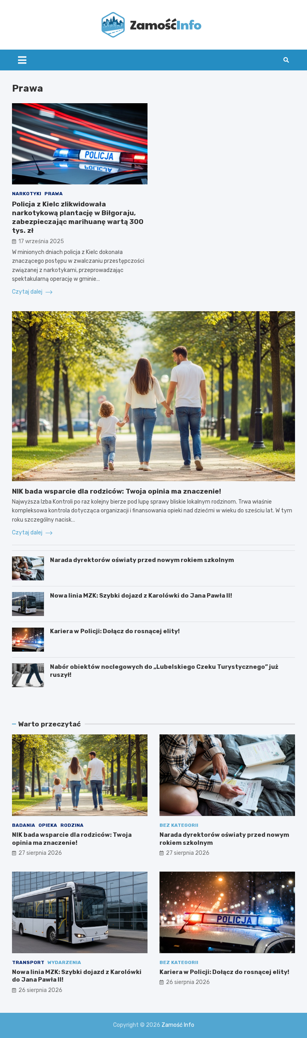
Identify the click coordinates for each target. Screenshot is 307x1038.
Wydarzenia (64, 962)
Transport (28, 962)
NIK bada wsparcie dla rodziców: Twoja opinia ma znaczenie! (116, 491)
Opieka (47, 825)
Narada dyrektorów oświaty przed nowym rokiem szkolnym (142, 560)
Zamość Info (177, 1025)
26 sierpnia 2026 (40, 990)
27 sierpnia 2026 (40, 853)
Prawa (53, 193)
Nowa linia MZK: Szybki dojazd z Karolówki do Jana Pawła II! (141, 595)
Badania (23, 825)
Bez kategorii (178, 825)
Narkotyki (26, 193)
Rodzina (72, 825)
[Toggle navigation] (22, 60)
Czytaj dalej (28, 291)
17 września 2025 (41, 241)
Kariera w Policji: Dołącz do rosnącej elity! (115, 631)
